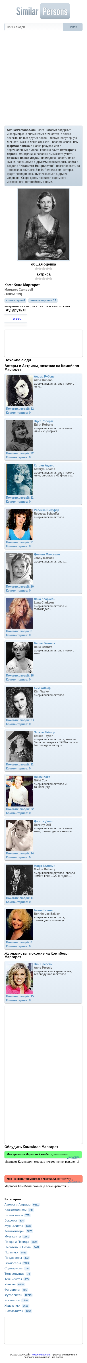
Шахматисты (17, 1311)
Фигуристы (15, 1289)
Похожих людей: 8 (19, 631)
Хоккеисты (16, 1300)
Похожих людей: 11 (19, 497)
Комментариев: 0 (18, 412)
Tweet (16, 318)
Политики (15, 1252)
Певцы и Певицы (20, 1241)
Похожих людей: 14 (20, 853)
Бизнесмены (16, 1215)
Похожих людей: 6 (19, 942)
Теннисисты (16, 1279)
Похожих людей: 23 (20, 720)
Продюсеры (16, 1257)
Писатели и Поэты (21, 1247)
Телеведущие (17, 1273)
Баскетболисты (18, 1210)
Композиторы (18, 1231)
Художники (16, 1305)
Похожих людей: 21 (20, 542)
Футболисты (17, 1295)
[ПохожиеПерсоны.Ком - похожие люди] (43, 11)
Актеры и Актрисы (21, 1204)
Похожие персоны (41, 1354)
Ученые (14, 1284)
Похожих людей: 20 (20, 586)
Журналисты (17, 1225)
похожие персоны (43, 300)
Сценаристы (16, 1268)
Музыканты (16, 1236)
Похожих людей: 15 (20, 996)
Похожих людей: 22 (20, 453)
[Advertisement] (43, 76)
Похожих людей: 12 (20, 408)
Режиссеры (16, 1263)
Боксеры (14, 1220)
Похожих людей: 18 (20, 675)
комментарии (15, 300)
